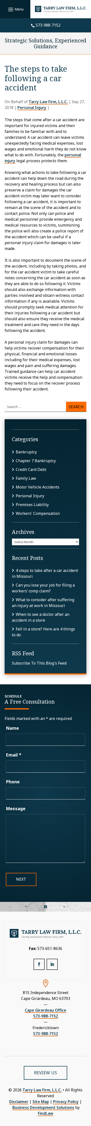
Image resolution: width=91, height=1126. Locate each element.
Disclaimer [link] (18, 1101)
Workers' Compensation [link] (38, 513)
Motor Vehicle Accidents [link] (37, 487)
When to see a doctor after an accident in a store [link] (40, 617)
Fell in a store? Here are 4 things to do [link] (43, 632)
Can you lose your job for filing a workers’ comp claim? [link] (43, 588)
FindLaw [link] (45, 1113)
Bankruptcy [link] (26, 452)
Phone (13, 782)
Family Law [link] (26, 478)
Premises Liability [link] (32, 504)
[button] (15, 9)
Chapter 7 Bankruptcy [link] (36, 460)
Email (13, 755)
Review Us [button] (45, 1073)
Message (15, 808)
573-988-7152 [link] (48, 25)
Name (12, 728)
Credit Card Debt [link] (31, 469)
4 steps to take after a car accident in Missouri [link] (45, 573)
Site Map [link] (41, 1101)
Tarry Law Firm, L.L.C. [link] (48, 101)
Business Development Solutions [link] (43, 1107)
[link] (61, 9)
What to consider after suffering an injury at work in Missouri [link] (43, 602)
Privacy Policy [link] (66, 1101)
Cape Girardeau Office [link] (45, 1010)
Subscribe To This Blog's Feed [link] (39, 663)
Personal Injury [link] (31, 107)
